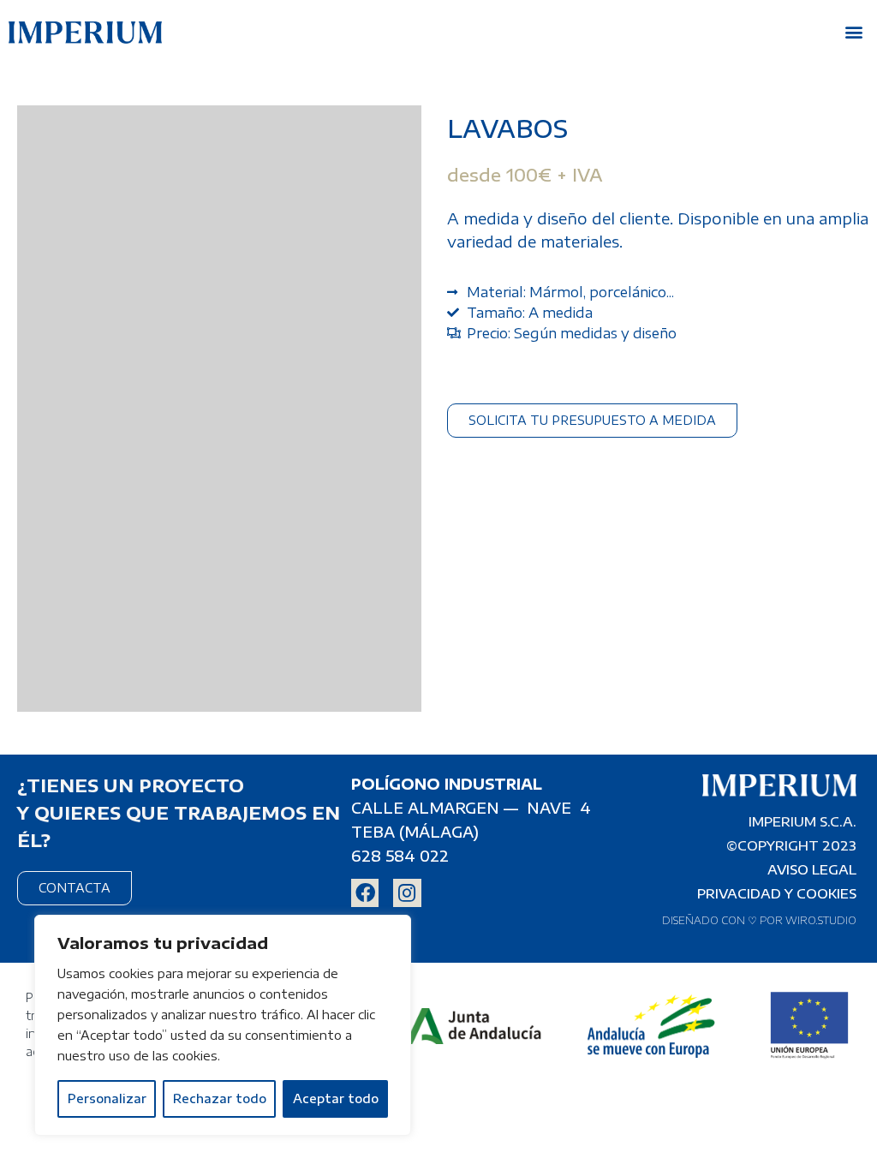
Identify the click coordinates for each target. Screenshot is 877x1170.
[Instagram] (407, 892)
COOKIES (826, 893)
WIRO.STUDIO (820, 920)
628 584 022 (400, 855)
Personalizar (107, 1098)
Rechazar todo (219, 1098)
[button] (854, 31)
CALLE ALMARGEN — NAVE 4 (471, 807)
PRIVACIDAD (739, 893)
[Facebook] (365, 892)
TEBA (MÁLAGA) (415, 831)
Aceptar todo (336, 1098)
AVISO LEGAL (811, 869)
